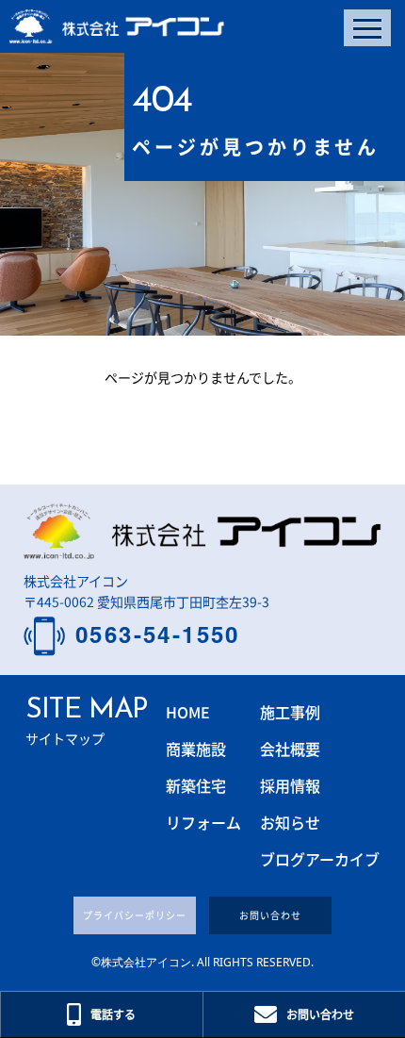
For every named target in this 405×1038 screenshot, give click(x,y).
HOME (188, 711)
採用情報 (290, 785)
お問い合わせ (270, 915)
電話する (113, 1014)
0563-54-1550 (157, 635)
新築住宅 (196, 785)
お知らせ (290, 822)
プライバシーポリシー (134, 915)
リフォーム (203, 822)
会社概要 (290, 748)
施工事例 (290, 711)
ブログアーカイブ (320, 859)
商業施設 (196, 748)
